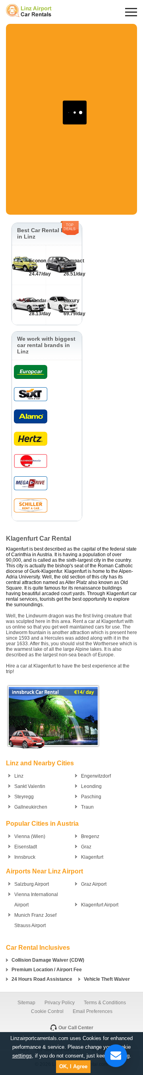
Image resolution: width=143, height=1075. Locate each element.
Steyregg (24, 796)
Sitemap (26, 1002)
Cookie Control (47, 1011)
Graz (86, 847)
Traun (87, 807)
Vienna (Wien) (29, 836)
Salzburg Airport (31, 884)
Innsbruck (24, 857)
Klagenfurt (92, 857)
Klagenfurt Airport (99, 905)
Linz (18, 776)
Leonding (91, 786)
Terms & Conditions (105, 1002)
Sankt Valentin (29, 786)
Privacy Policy (59, 1002)
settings (22, 1055)
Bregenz (90, 836)
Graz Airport (93, 884)
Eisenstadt (25, 847)
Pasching (91, 796)
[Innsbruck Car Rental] (53, 749)
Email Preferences (92, 1011)
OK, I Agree (73, 1066)
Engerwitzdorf (96, 776)
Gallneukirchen (30, 807)
